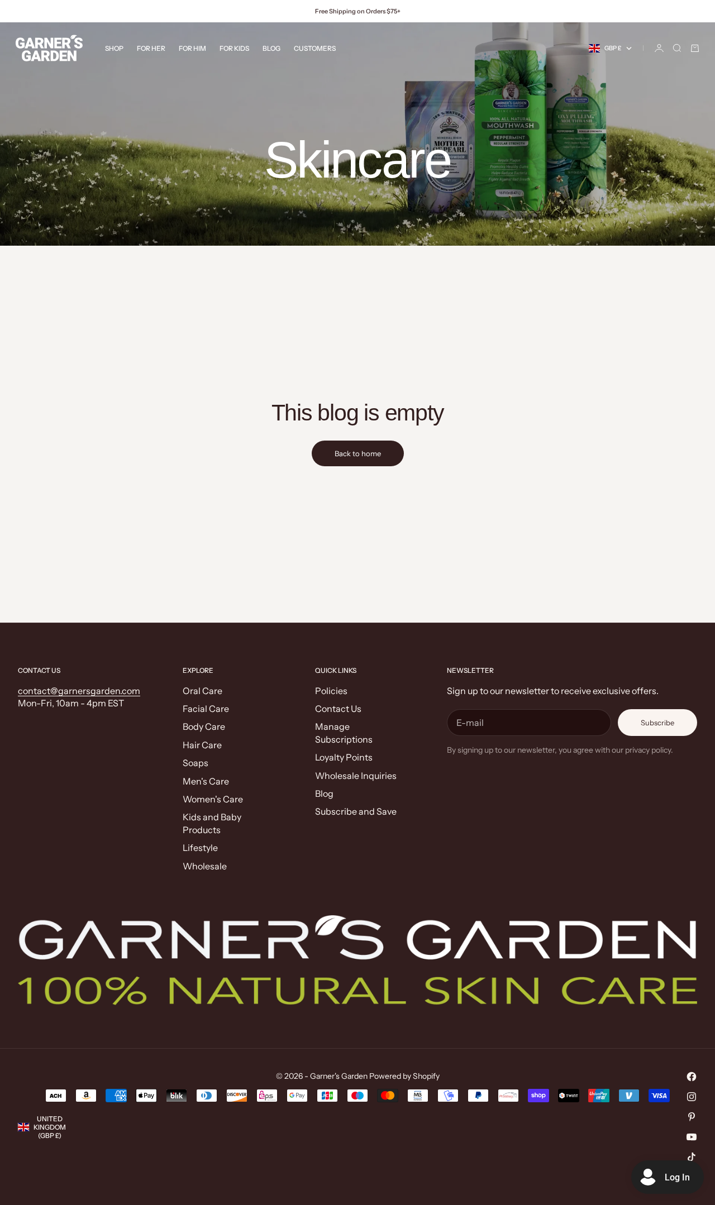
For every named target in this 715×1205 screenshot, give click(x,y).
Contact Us (338, 708)
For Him (192, 48)
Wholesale (205, 866)
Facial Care (206, 708)
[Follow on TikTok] (691, 1157)
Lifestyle (200, 847)
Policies (331, 690)
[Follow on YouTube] (691, 1136)
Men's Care (206, 781)
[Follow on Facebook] (691, 1076)
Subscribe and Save (356, 811)
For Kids (234, 48)
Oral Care (202, 690)
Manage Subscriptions (344, 732)
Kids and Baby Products (212, 823)
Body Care (204, 726)
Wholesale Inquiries (356, 775)
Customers (315, 48)
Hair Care (202, 744)
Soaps (195, 762)
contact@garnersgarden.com (79, 690)
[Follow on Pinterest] (691, 1116)
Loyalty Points (344, 757)
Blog (271, 48)
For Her (151, 48)
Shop (114, 48)
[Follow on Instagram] (691, 1096)
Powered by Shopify (404, 1076)
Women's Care (213, 799)
